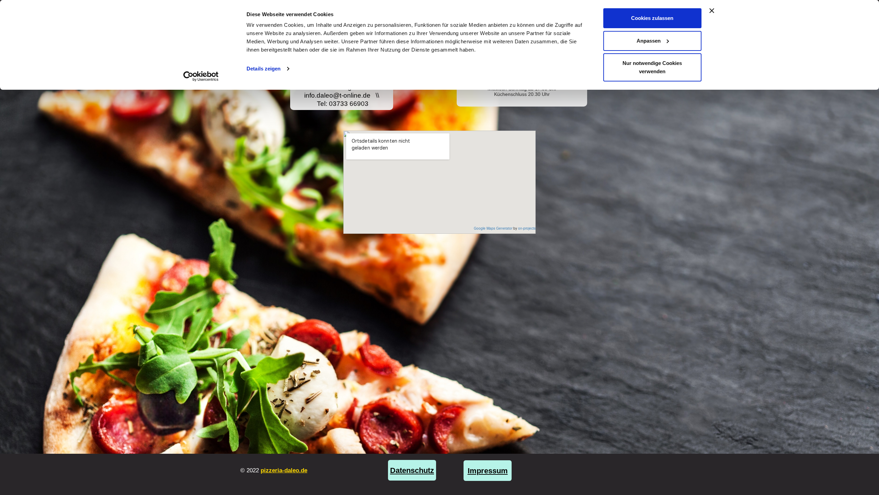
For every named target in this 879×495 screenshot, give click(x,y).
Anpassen (649, 41)
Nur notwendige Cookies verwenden (652, 67)
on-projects (527, 228)
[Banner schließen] (711, 10)
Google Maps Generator (493, 228)
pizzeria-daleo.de (284, 470)
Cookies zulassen (652, 18)
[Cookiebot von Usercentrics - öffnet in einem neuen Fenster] (201, 76)
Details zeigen (264, 69)
